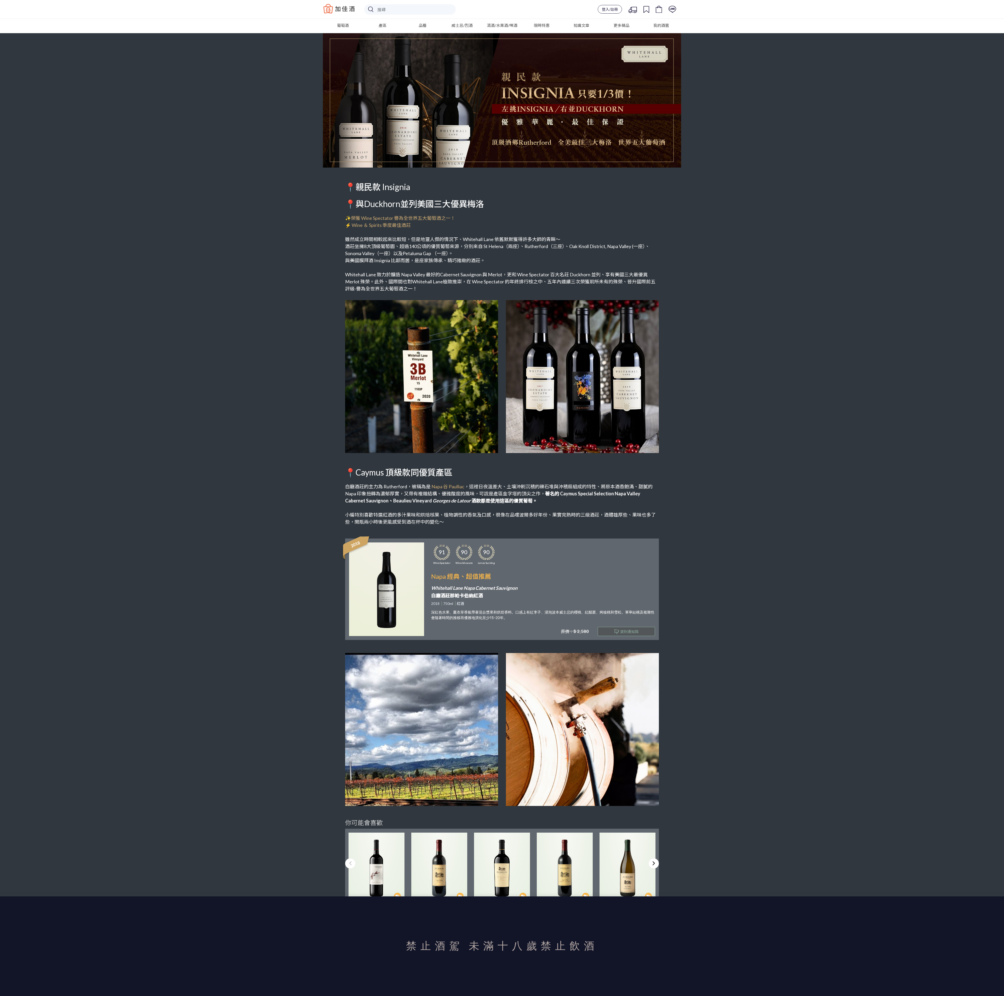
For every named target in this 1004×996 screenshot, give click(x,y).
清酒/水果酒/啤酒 (502, 25)
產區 (382, 25)
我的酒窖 (661, 25)
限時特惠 (542, 25)
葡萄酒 (343, 25)
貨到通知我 (629, 631)
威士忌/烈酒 (462, 25)
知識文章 (581, 25)
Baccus (339, 8)
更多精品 (621, 25)
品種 (422, 25)
